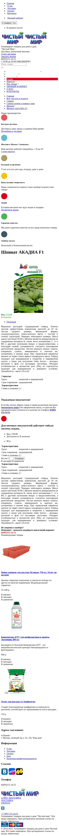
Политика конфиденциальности (22, 758)
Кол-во (4, 458)
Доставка (11, 751)
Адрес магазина (8, 54)
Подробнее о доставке (11, 131)
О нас (9, 748)
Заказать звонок (8, 56)
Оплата (10, 753)
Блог (9, 756)
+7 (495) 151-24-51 (9, 814)
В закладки (6, 461)
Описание (11, 322)
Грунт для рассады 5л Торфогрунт (18, 701)
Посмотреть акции (10, 210)
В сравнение (18, 461)
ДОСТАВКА (7, 800)
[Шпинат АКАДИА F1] (28, 312)
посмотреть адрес (10, 407)
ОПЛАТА (5, 803)
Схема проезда (8, 151)
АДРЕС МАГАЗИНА (11, 798)
